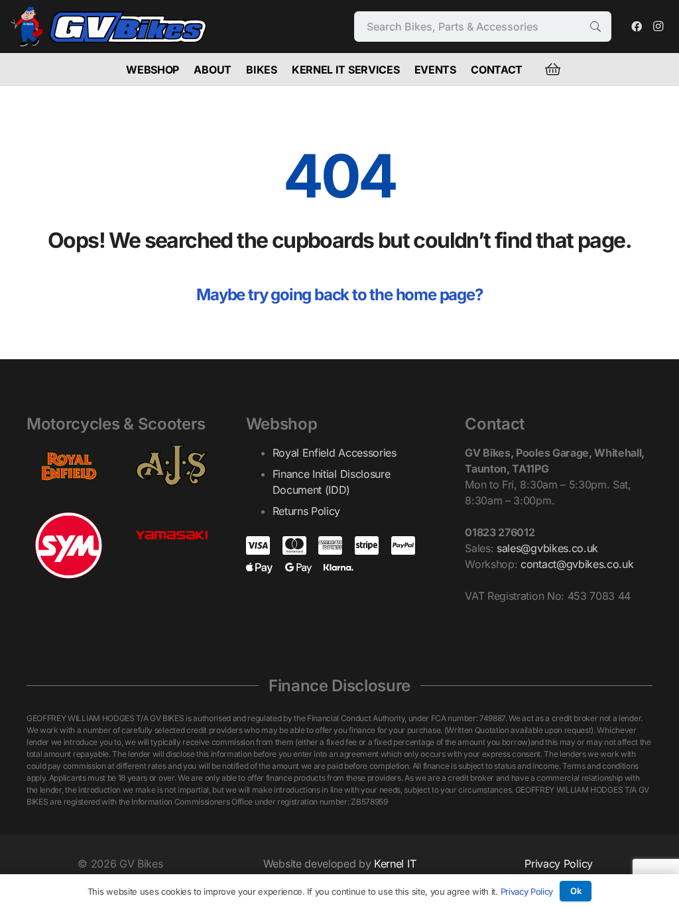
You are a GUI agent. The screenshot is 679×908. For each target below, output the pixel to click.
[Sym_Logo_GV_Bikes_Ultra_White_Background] (68, 545)
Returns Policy (307, 511)
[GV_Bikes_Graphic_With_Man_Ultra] (109, 26)
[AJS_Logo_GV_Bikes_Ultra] (171, 465)
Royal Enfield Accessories (335, 452)
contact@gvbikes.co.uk (577, 564)
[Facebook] (636, 26)
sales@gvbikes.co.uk (547, 548)
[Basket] (552, 69)
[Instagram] (657, 26)
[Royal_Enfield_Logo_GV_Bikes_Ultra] (68, 465)
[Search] (596, 27)
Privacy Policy (559, 863)
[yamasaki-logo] (171, 539)
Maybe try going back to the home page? (339, 294)
